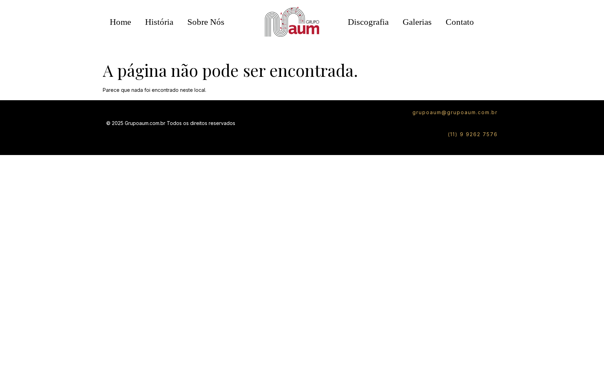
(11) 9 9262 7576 (473, 134)
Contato (460, 22)
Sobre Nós (205, 22)
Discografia (368, 22)
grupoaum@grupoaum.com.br (455, 112)
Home (120, 22)
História (159, 22)
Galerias (417, 22)
